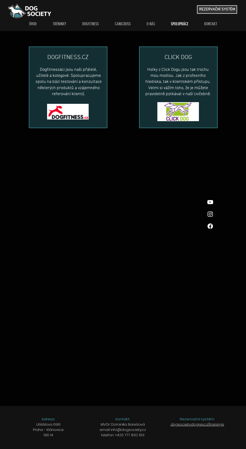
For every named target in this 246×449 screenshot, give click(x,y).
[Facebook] (210, 226)
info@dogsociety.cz (128, 429)
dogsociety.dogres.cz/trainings (197, 424)
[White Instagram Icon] (210, 214)
